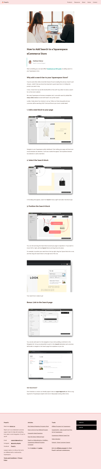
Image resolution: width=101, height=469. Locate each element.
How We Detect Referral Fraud (36, 437)
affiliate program (61, 448)
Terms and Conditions (10, 458)
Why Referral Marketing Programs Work (38, 426)
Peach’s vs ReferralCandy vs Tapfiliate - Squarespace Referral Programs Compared (38, 442)
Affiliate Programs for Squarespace (61, 426)
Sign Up (81, 422)
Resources (77, 2)
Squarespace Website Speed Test (60, 436)
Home (89, 2)
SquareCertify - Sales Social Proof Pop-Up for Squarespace (62, 431)
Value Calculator (56, 439)
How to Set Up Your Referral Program (38, 430)
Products (69, 2)
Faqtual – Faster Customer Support (61, 442)
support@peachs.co (17, 440)
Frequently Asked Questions (35, 433)
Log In (81, 427)
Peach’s (13, 446)
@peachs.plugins (16, 443)
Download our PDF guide (54, 69)
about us (12, 426)
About (83, 2)
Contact (95, 2)
